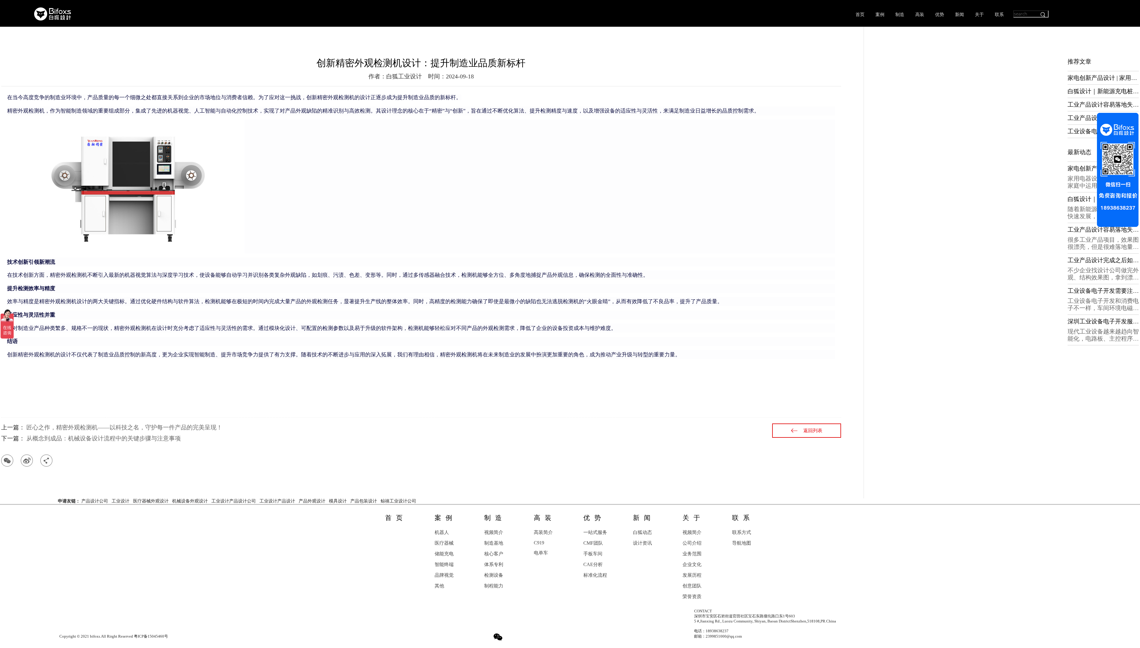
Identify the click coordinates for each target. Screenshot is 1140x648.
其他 (439, 585)
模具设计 (338, 501)
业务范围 (692, 553)
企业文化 (692, 564)
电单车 (541, 552)
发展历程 (692, 575)
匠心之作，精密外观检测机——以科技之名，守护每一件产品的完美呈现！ (124, 427)
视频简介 (493, 532)
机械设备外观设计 (190, 501)
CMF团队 (593, 543)
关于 (979, 14)
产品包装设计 (363, 501)
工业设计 (120, 501)
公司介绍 (692, 543)
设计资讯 (642, 543)
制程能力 (493, 585)
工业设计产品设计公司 (233, 501)
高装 (919, 14)
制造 (899, 14)
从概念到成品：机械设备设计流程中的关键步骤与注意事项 (103, 438)
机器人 (442, 532)
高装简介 (543, 532)
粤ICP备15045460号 (151, 636)
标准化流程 (595, 575)
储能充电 (444, 553)
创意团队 (692, 585)
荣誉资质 (692, 596)
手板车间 (592, 553)
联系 (999, 14)
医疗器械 (444, 543)
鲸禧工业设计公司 (398, 501)
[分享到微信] (7, 460)
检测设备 (493, 575)
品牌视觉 (444, 575)
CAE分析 (593, 564)
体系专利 (493, 564)
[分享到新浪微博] (27, 460)
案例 (879, 14)
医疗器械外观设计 (151, 501)
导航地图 (741, 543)
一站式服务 (595, 532)
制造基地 (493, 543)
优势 (939, 14)
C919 (539, 542)
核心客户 (493, 553)
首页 (860, 14)
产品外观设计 (312, 501)
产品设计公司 (94, 501)
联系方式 (741, 532)
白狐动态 (642, 532)
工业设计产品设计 (277, 501)
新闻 (959, 14)
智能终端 (444, 564)
